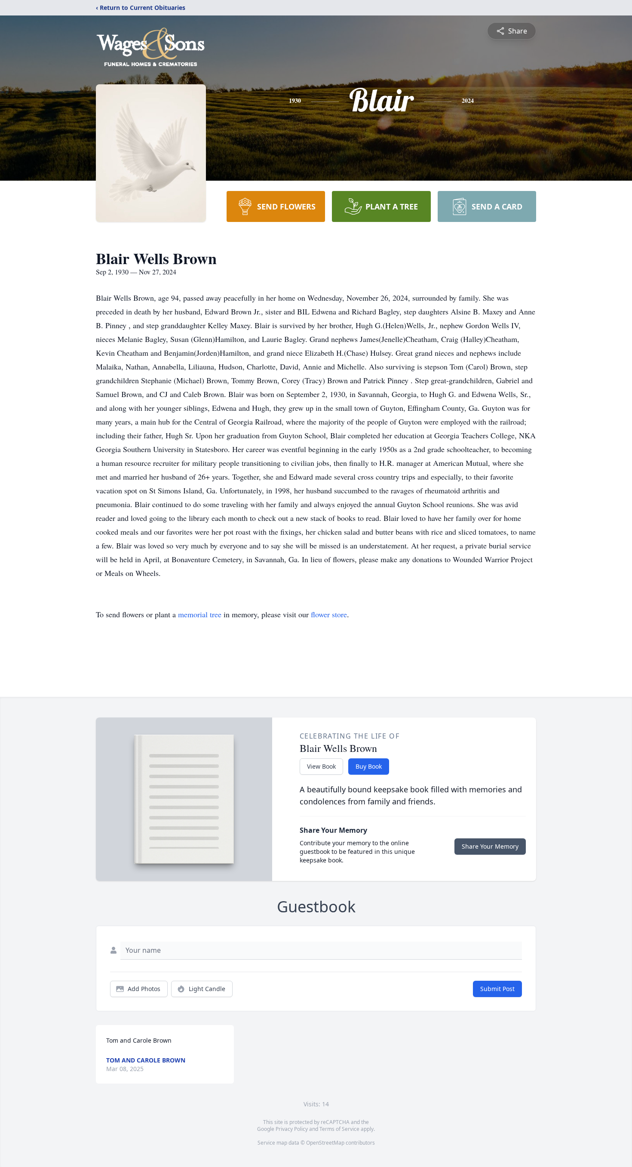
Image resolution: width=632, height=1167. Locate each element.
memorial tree (199, 614)
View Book (321, 766)
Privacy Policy (292, 1129)
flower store (329, 614)
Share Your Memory (490, 846)
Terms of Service (339, 1129)
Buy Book (369, 766)
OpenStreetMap (325, 1142)
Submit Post (497, 989)
